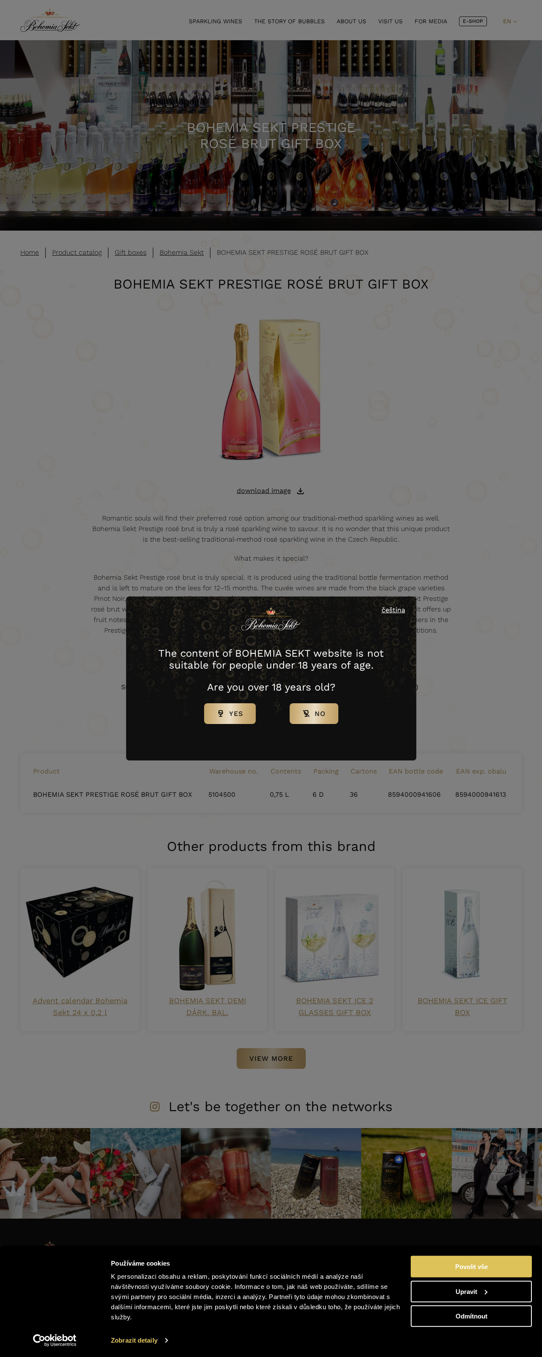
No (320, 714)
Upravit (466, 1291)
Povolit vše (471, 1266)
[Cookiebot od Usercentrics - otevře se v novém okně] (55, 1340)
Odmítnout (471, 1316)
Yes (236, 714)
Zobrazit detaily (134, 1340)
